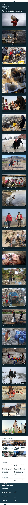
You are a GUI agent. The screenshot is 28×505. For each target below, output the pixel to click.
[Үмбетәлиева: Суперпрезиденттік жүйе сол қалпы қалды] (8, 443)
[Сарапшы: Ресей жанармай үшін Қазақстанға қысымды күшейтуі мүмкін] (20, 454)
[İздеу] (23, 504)
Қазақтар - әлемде (4, 500)
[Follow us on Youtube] (6, 485)
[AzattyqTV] (17, 504)
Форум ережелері (16, 491)
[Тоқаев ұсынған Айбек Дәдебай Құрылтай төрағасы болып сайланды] (20, 443)
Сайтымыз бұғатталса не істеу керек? (6, 492)
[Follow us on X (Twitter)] (4, 485)
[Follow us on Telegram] (9, 485)
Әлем (15, 500)
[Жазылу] (12, 485)
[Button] (3, 7)
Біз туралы (3, 491)
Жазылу (15, 492)
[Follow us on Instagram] (8, 485)
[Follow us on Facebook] (3, 485)
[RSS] (11, 485)
